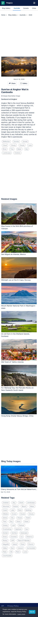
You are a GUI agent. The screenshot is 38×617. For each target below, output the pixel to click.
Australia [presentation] (17, 8)
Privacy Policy (13, 606)
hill (11, 552)
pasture (21, 525)
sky (26, 149)
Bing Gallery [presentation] (6, 8)
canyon (20, 548)
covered (14, 537)
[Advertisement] (19, 37)
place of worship (24, 540)
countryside (7, 555)
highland (18, 529)
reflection (6, 141)
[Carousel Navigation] (19, 481)
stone (5, 518)
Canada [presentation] (26, 8)
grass (18, 521)
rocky (5, 540)
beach (24, 506)
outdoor (17, 153)
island (15, 544)
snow (5, 537)
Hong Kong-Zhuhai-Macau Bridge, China (17, 416)
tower (28, 518)
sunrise (16, 141)
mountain (6, 506)
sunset (25, 141)
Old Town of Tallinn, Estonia (12, 362)
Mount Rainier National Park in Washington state (18, 307)
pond (22, 544)
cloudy (13, 145)
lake (30, 145)
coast (5, 510)
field (4, 552)
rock (20, 510)
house (20, 518)
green (26, 521)
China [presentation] (34, 8)
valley (5, 548)
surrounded (31, 548)
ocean (14, 514)
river (4, 149)
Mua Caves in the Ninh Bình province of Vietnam (17, 227)
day (11, 521)
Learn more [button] (21, 614)
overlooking (7, 529)
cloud (5, 145)
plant (18, 552)
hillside (5, 514)
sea (26, 529)
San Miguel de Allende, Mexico (13, 254)
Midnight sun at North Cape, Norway (16, 280)
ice (21, 537)
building (28, 510)
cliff (12, 540)
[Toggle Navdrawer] (34, 3)
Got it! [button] (32, 612)
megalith (6, 544)
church (30, 544)
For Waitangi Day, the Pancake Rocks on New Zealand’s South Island (17, 389)
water (19, 149)
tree (11, 149)
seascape (24, 533)
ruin (12, 548)
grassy (5, 525)
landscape (7, 153)
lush (13, 525)
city (12, 518)
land (25, 552)
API (2, 606)
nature (15, 506)
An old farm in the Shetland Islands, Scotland (15, 335)
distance (29, 537)
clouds (22, 145)
